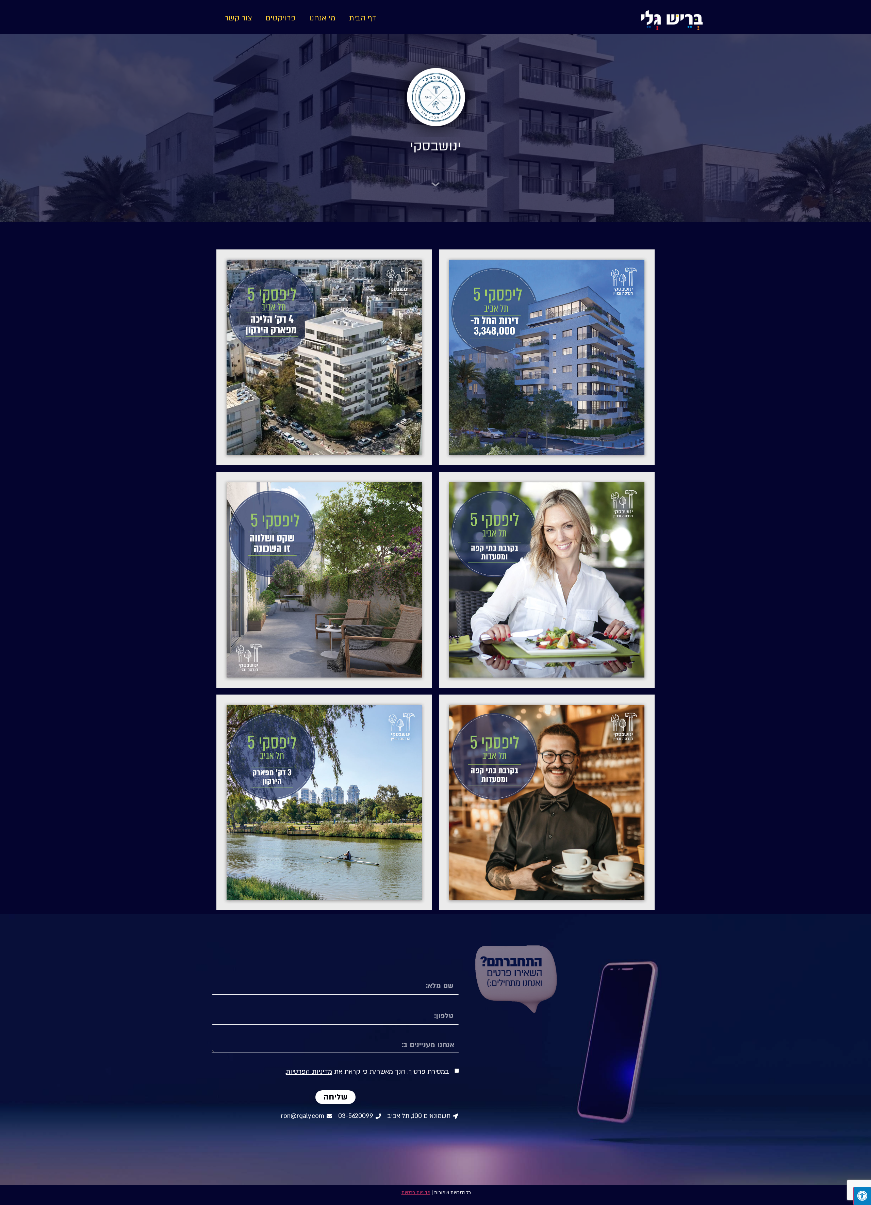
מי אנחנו (322, 18)
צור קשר (238, 18)
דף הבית (362, 18)
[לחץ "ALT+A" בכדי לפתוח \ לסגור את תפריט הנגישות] (862, 1196)
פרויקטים (280, 18)
